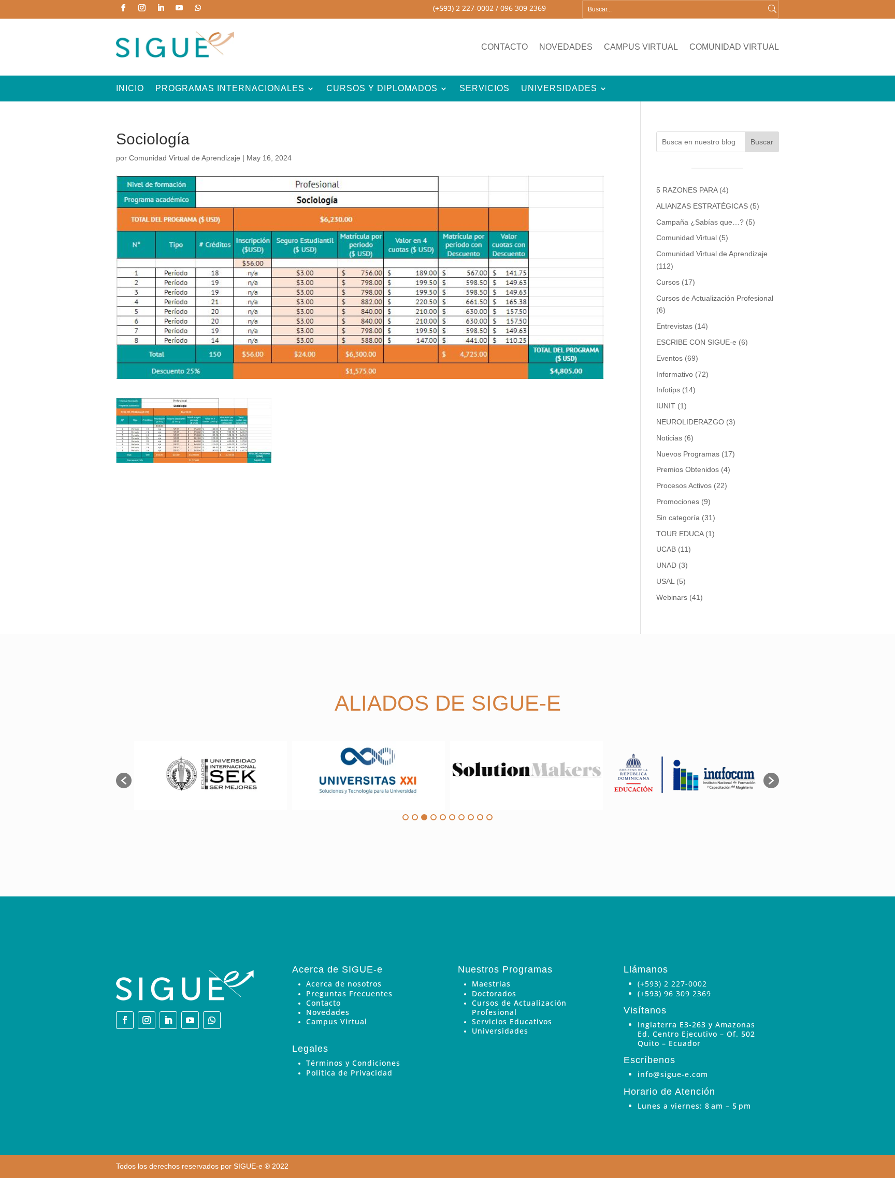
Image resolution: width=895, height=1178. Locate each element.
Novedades (566, 47)
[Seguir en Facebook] (123, 8)
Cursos (668, 282)
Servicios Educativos (512, 1021)
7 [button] (461, 817)
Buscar (761, 142)
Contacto (504, 47)
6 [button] (452, 817)
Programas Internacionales (230, 89)
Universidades (559, 89)
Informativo (674, 374)
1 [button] (405, 817)
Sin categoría (678, 517)
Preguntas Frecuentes (349, 993)
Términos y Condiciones (353, 1063)
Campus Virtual (641, 47)
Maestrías (491, 984)
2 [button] (415, 817)
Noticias (669, 438)
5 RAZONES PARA (686, 190)
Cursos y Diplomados (382, 89)
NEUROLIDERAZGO (690, 422)
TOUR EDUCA (679, 533)
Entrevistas (674, 326)
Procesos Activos (684, 485)
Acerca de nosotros (344, 984)
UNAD (666, 565)
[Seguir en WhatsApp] (198, 8)
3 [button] (424, 817)
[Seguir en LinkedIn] (160, 8)
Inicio (130, 89)
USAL (665, 581)
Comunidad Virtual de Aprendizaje (184, 158)
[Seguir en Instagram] (142, 8)
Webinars (671, 597)
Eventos (669, 358)
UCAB (666, 549)
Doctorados (494, 993)
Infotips (668, 390)
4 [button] (433, 817)
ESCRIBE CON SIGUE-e (696, 342)
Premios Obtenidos (687, 469)
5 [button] (443, 817)
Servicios (484, 89)
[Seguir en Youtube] (179, 8)
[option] (210, 775)
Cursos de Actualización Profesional (714, 298)
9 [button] (480, 817)
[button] (124, 780)
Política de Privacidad (349, 1073)
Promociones (677, 501)
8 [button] (471, 817)
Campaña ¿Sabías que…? (700, 222)
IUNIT (665, 406)
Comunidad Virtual (734, 47)
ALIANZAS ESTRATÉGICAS (702, 206)
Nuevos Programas (687, 454)
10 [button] (489, 817)
